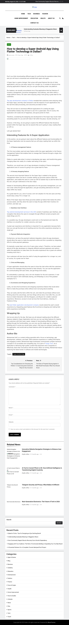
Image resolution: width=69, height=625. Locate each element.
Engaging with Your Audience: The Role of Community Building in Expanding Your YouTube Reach (35, 544)
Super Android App (18, 354)
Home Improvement (21, 18)
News (9, 602)
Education (34, 18)
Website (11, 422)
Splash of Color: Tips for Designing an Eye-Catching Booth (24, 533)
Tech (29, 14)
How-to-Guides (12, 596)
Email (11, 415)
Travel (9, 616)
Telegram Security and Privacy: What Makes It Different (40, 485)
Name (11, 407)
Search (8, 519)
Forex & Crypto (12, 585)
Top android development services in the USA (21, 212)
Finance (10, 582)
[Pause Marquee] (61, 30)
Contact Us (34, 23)
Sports (9, 609)
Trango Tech (49, 343)
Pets (9, 606)
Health (42, 18)
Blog (9, 561)
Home (23, 14)
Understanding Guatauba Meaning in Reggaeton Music (35, 29)
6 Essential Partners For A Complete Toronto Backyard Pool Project (27, 547)
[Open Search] (60, 18)
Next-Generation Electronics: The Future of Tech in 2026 (41, 501)
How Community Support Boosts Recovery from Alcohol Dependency (47, 1)
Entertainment (12, 575)
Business (36, 14)
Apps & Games (12, 557)
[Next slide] (63, 1)
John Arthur (26, 454)
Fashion (45, 14)
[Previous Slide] (60, 1)
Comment (12, 387)
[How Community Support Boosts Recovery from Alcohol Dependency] (57, 31)
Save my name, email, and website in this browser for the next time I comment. (33, 429)
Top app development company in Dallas (20, 100)
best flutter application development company (24, 305)
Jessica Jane (11, 55)
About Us (51, 18)
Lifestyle (10, 599)
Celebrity (10, 568)
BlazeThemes (51, 622)
